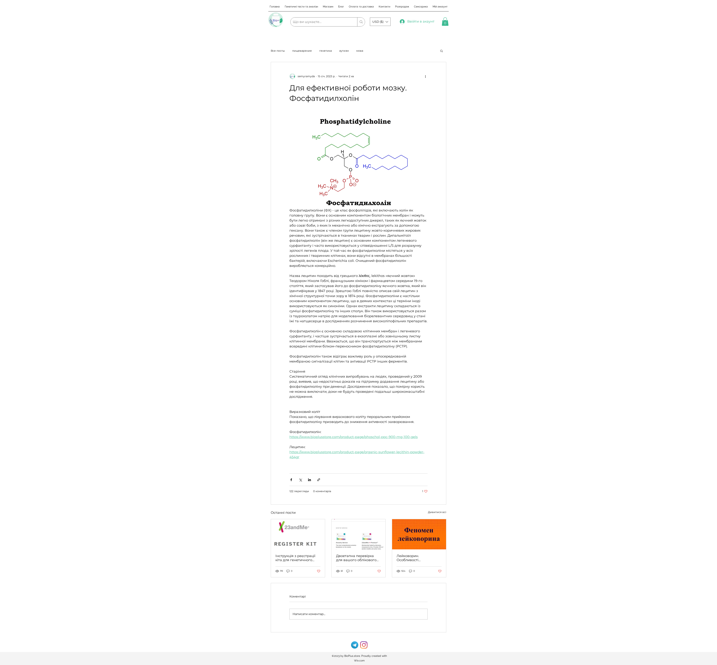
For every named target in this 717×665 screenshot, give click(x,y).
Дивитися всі (437, 512)
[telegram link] (354, 645)
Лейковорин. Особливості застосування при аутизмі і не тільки (413, 558)
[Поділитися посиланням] (318, 480)
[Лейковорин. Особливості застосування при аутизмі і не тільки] (419, 534)
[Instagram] (363, 645)
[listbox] (380, 22)
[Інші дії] (425, 76)
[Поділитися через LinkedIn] (309, 480)
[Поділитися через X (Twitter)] (300, 480)
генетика (325, 50)
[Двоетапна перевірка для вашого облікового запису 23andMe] (359, 534)
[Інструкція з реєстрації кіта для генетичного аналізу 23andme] (298, 534)
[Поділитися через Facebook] (291, 480)
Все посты (278, 50)
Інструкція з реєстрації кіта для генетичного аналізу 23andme (295, 558)
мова (359, 50)
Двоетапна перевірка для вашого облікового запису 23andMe (356, 558)
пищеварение (302, 50)
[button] (380, 22)
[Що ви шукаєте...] (361, 22)
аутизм (344, 50)
